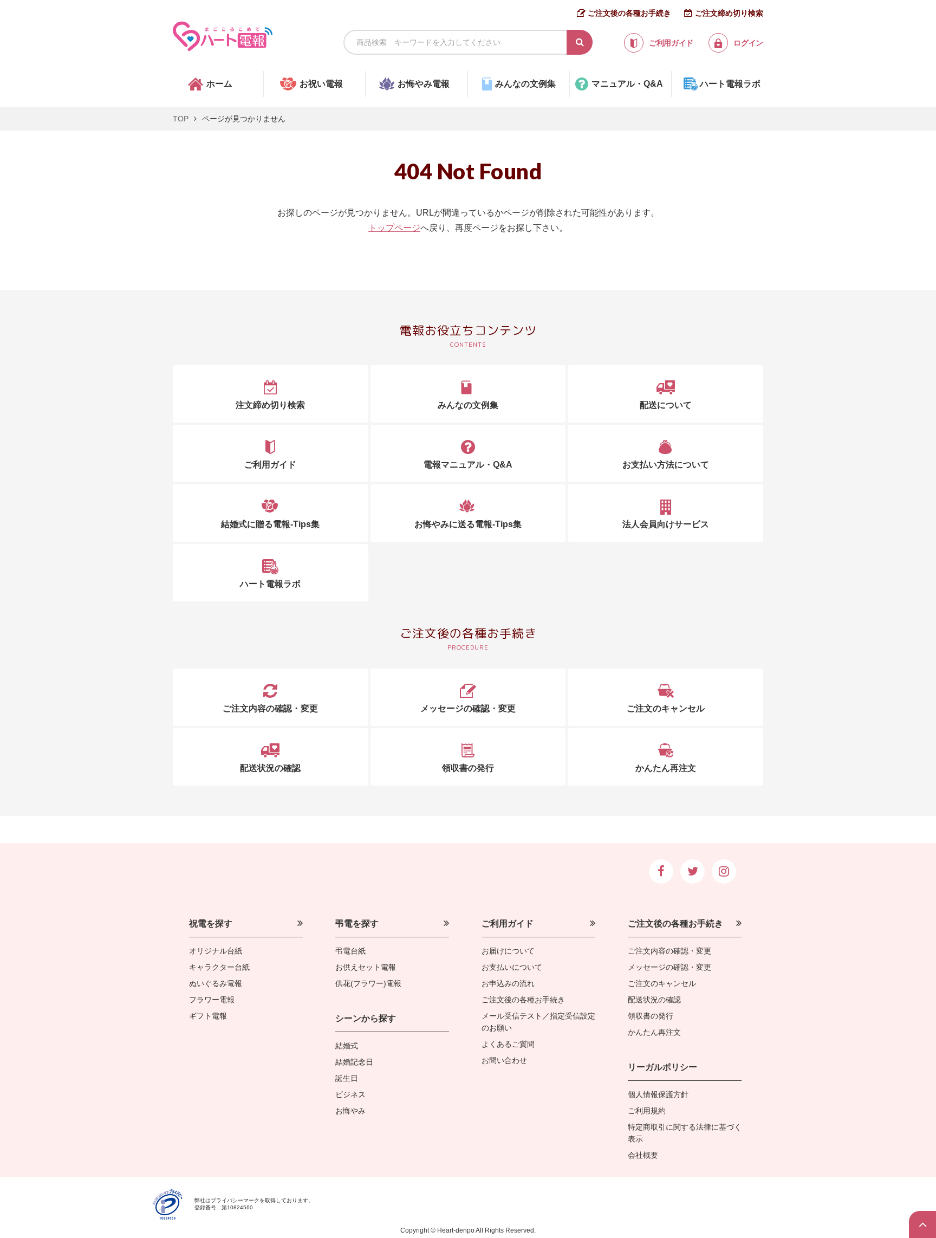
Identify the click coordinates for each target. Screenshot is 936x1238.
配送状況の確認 (654, 999)
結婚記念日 (354, 1062)
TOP (180, 118)
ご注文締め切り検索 (729, 13)
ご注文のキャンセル (662, 983)
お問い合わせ (504, 1060)
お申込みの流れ (508, 983)
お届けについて (508, 951)
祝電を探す (210, 923)
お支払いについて (512, 967)
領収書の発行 (650, 1016)
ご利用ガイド (508, 923)
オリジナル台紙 (215, 951)
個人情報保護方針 (658, 1094)
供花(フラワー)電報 (368, 983)
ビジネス (350, 1094)
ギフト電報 (208, 1016)
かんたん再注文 (654, 1032)
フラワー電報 (212, 999)
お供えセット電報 (365, 967)
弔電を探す (357, 923)
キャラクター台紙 (219, 967)
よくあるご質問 (508, 1044)
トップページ (394, 227)
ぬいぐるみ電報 (215, 983)
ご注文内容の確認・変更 (669, 951)
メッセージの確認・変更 (669, 967)
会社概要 (643, 1155)
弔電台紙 (350, 951)
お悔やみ (350, 1110)
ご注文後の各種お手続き (629, 13)
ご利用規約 (647, 1110)
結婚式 (346, 1045)
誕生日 (346, 1078)
